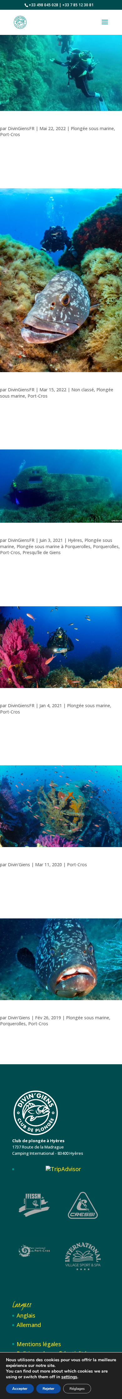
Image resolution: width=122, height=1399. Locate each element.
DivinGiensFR (21, 128)
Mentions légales (39, 1344)
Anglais (26, 1315)
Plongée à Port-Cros (13, 859)
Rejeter (48, 1388)
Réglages (77, 1388)
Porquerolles (106, 546)
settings (69, 1377)
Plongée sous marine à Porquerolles (53, 546)
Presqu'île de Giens (42, 552)
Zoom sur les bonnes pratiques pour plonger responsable (37, 384)
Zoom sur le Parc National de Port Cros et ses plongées (36, 123)
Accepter (20, 1388)
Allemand (29, 1325)
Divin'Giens (19, 864)
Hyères (75, 540)
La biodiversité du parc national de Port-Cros (31, 700)
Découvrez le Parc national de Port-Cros (27, 1012)
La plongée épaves (11, 535)
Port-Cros (10, 134)
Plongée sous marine (92, 128)
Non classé (82, 390)
